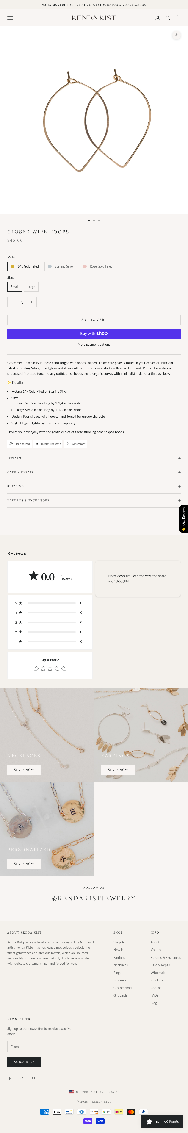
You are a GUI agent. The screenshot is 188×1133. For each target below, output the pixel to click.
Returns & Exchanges (166, 957)
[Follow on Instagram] (21, 1078)
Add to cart (94, 320)
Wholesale (158, 973)
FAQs (154, 995)
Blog (154, 1003)
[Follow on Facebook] (9, 1078)
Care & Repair (160, 965)
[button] (50, 603)
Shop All (119, 942)
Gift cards (120, 995)
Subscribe (24, 1062)
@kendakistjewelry (94, 898)
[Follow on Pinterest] (33, 1078)
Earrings (119, 957)
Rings (117, 973)
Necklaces (120, 965)
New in (118, 950)
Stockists (157, 980)
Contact (156, 988)
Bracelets (119, 980)
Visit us (156, 950)
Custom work (123, 988)
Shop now (24, 770)
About (155, 942)
